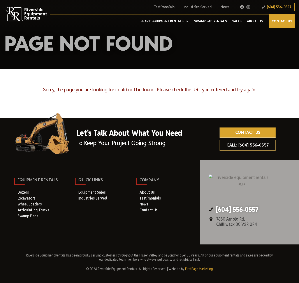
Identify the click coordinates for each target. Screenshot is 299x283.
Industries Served (197, 6)
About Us (255, 21)
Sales (237, 21)
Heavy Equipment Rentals (162, 21)
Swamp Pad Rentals (210, 21)
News (225, 6)
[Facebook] (242, 7)
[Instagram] (248, 7)
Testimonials (164, 6)
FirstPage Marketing (199, 269)
